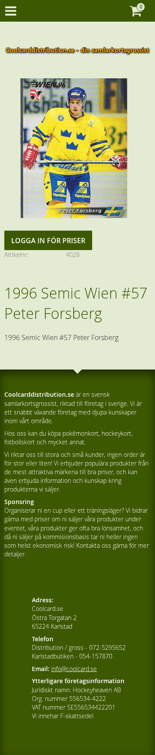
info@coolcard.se (74, 669)
